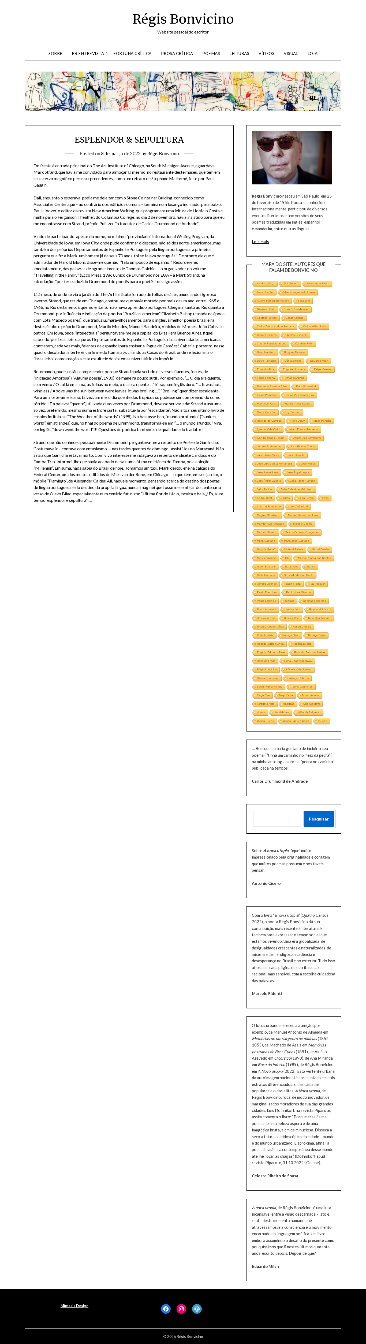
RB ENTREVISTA (88, 53)
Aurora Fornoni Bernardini (273, 300)
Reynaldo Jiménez (319, 618)
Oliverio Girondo (267, 583)
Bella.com (304, 300)
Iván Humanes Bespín (271, 437)
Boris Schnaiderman (296, 309)
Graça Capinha (266, 412)
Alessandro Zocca (318, 283)
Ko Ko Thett (264, 497)
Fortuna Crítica (132, 53)
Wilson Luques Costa (296, 720)
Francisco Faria (266, 403)
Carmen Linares (267, 334)
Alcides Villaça (266, 283)
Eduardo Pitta (265, 369)
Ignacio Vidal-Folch (269, 429)
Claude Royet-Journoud (271, 343)
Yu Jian (322, 720)
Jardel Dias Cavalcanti (307, 437)
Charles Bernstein (296, 334)
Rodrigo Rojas (317, 635)
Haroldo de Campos (269, 420)
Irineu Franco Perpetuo (303, 429)
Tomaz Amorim (310, 695)
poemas (289, 600)
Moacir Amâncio (266, 557)
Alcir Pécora (290, 283)
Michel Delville (320, 549)
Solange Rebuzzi (298, 678)
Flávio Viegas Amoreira (300, 394)
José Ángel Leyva (298, 472)
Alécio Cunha (265, 292)
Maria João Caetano (296, 540)
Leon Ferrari (305, 497)
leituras (285, 497)
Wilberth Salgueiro (309, 712)
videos (261, 712)
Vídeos (266, 53)
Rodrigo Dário (290, 635)
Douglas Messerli (294, 352)
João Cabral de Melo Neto (297, 489)
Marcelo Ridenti (266, 532)
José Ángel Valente (269, 480)
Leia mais (260, 241)
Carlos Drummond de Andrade (275, 326)
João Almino (264, 489)
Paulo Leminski (266, 600)
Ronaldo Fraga (266, 660)
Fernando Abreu (294, 377)
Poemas (211, 53)
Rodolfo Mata (265, 635)
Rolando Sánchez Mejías (309, 652)
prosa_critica (292, 609)
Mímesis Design (74, 1305)
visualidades (281, 712)
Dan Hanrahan (266, 352)
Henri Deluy (297, 420)
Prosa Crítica (177, 53)
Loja (313, 53)
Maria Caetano (266, 540)
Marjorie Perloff (266, 549)
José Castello (296, 455)
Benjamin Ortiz (266, 309)
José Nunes (308, 463)
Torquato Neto (266, 703)
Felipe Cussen (323, 369)
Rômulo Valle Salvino (299, 669)
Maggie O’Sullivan (268, 515)
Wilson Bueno (265, 720)
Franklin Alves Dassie (298, 403)
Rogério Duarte (302, 643)
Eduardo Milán (319, 360)
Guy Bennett (292, 412)
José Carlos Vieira (268, 455)
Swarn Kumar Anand (269, 686)
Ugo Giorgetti (311, 703)
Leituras (239, 53)
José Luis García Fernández (274, 463)
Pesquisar (319, 818)
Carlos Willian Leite (314, 326)
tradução (288, 703)
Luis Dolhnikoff (299, 506)
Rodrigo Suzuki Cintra (270, 643)
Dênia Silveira (293, 360)
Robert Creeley (302, 626)
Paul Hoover (317, 583)
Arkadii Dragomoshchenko (298, 292)
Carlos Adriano (295, 317)
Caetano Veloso (267, 317)
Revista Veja (291, 618)
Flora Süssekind (306, 386)
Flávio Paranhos (267, 394)
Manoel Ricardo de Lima (303, 515)
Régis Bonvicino (183, 19)
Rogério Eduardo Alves (271, 652)
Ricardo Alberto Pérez (270, 626)
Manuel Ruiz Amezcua (270, 523)
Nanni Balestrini (266, 566)
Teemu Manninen (302, 686)
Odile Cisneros (266, 575)
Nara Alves (291, 566)
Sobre (55, 53)
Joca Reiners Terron (302, 446)
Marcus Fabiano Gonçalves (302, 532)
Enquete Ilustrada (294, 369)
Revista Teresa (266, 618)
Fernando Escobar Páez (272, 386)
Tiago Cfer (263, 695)
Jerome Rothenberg (269, 446)
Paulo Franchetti (267, 592)
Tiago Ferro (286, 695)
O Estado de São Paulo (298, 575)
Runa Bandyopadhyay (298, 660)
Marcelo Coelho (302, 523)
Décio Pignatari (266, 360)
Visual (291, 53)
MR (287, 557)
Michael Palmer (293, 549)
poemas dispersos (314, 600)
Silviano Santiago (268, 678)
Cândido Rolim (304, 343)
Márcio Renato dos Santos (314, 557)
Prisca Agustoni (266, 609)
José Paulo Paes (267, 472)
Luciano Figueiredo (269, 506)
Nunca (311, 566)
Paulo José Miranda (298, 592)
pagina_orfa (293, 583)
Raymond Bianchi (320, 609)
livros (325, 497)
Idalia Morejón (322, 420)
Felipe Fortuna (266, 377)
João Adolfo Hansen (302, 480)
